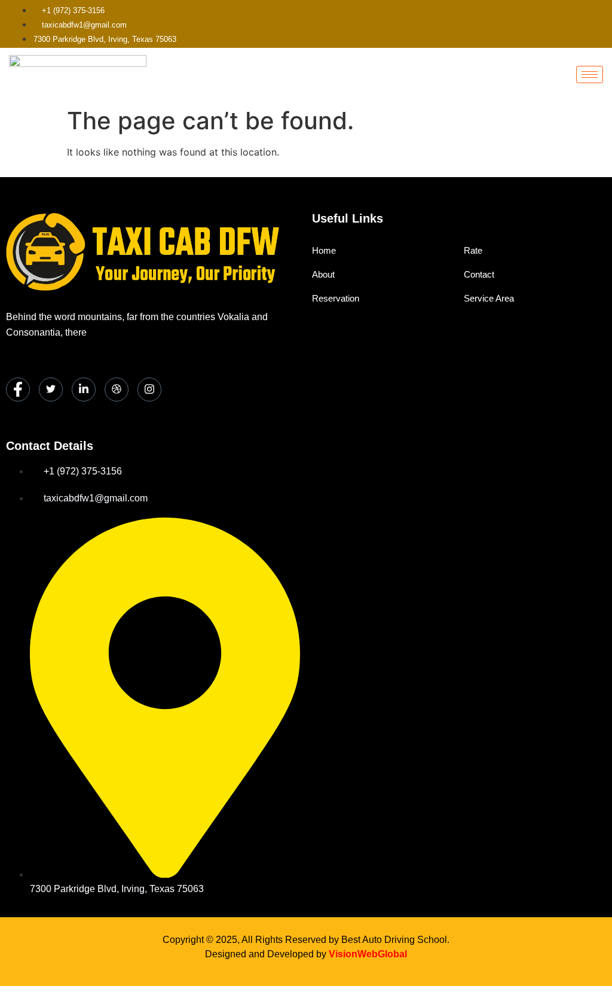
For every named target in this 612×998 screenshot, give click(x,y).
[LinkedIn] (84, 389)
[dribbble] (116, 389)
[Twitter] (51, 389)
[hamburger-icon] (589, 74)
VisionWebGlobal (368, 954)
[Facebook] (18, 389)
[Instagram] (149, 389)
